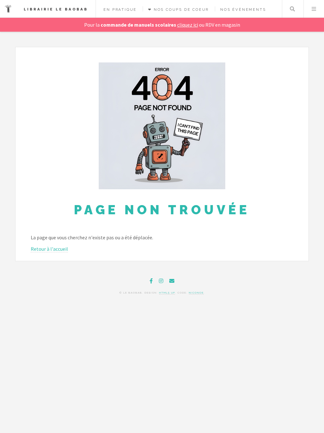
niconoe (196, 292)
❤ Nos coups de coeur (178, 9)
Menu (314, 9)
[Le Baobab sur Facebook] (151, 281)
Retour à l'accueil (49, 249)
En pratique (120, 9)
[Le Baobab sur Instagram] (161, 281)
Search (292, 9)
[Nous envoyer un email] (171, 281)
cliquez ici (187, 25)
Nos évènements (243, 9)
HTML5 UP (167, 292)
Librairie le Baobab (56, 9)
